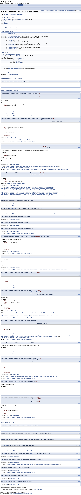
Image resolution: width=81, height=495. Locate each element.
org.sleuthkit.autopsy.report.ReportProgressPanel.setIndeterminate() (40, 194)
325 (7, 374)
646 (7, 225)
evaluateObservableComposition (14, 36)
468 (7, 137)
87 (7, 211)
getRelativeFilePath (7, 24)
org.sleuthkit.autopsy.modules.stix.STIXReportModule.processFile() (44, 193)
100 (7, 185)
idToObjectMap (18, 55)
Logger (9, 68)
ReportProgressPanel (22, 19)
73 (7, 470)
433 (7, 267)
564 (7, 164)
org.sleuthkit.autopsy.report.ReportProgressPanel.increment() (17, 312)
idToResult (17, 57)
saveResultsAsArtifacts (12, 47)
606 (7, 111)
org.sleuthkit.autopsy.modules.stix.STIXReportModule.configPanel (18, 205)
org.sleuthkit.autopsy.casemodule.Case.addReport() (15, 187)
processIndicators (11, 44)
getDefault (18, 29)
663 (7, 203)
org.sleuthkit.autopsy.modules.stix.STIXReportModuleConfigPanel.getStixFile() (16, 193)
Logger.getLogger (17, 68)
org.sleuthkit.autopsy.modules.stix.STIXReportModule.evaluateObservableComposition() (23, 169)
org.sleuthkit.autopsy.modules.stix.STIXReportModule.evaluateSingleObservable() (22, 115)
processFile (10, 43)
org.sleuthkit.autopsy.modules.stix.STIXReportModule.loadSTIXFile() (42, 312)
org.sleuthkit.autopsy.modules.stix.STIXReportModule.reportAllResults (14, 336)
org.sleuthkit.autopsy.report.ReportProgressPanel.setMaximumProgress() (15, 195)
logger (12, 68)
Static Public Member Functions (52, 10)
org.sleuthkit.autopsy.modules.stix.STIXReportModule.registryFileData (19, 113)
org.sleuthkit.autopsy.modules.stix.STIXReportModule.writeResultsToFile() (15, 337)
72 (7, 478)
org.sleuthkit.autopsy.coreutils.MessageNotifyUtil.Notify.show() (41, 195)
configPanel (17, 54)
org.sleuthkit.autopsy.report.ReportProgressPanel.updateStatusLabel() (14, 197)
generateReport (7, 19)
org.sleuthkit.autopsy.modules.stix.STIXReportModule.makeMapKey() (45, 166)
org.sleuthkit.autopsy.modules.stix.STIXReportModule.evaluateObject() (19, 166)
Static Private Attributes (72, 10)
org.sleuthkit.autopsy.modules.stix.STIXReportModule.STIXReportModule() (45, 213)
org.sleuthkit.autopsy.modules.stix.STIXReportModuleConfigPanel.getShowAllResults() (17, 192)
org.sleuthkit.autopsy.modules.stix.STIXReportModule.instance (17, 213)
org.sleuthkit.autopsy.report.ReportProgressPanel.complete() (41, 188)
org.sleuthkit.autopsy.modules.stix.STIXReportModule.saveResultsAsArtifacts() (43, 336)
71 (7, 448)
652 (7, 231)
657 (7, 219)
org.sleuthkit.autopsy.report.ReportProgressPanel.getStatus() (46, 192)
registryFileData (18, 58)
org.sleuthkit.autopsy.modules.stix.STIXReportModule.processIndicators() (21, 141)
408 (7, 285)
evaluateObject (11, 34)
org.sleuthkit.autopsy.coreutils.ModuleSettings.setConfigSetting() (13, 194)
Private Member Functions (60, 10)
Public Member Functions (44, 10)
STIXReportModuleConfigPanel (9, 54)
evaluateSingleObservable (13, 37)
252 (7, 251)
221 (7, 310)
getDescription (7, 22)
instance (12, 66)
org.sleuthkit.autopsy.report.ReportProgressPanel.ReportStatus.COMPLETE (15, 188)
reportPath (17, 61)
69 (7, 456)
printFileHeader (11, 41)
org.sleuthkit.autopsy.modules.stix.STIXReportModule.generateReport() (20, 233)
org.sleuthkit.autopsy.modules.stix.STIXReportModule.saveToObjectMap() (15, 167)
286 (7, 333)
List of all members (78, 10)
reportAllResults (18, 59)
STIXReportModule (11, 29)
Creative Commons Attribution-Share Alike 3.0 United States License (21, 493)
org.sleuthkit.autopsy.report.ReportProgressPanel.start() (64, 195)
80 (7, 484)
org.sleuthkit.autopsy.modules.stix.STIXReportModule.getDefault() (19, 450)
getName (5, 23)
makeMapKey (10, 40)
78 (7, 462)
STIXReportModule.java (14, 74)
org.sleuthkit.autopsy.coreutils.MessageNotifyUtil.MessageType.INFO (19, 376)
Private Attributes (66, 10)
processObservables (12, 45)
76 (7, 442)
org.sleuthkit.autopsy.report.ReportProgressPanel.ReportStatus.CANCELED (40, 187)
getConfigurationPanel (8, 20)
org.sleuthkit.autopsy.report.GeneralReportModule (13, 14)
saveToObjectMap (11, 48)
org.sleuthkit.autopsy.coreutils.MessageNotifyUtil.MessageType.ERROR (14, 189)
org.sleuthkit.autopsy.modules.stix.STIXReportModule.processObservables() (15, 315)
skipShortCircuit (18, 62)
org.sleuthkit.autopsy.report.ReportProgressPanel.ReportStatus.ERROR (41, 189)
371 (7, 415)
